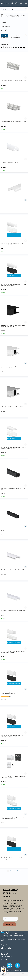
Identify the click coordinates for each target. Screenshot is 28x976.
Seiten (4, 30)
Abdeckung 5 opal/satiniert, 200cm (9, 162)
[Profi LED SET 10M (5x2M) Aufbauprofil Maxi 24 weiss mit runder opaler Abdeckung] (14, 229)
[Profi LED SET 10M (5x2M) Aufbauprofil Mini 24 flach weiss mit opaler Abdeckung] (14, 637)
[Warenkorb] (21, 3)
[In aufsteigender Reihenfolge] (26, 35)
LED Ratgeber (17, 970)
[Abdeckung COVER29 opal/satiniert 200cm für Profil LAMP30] (14, 188)
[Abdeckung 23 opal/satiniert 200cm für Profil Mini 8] (14, 596)
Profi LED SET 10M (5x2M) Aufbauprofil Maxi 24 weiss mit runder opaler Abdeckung (13, 244)
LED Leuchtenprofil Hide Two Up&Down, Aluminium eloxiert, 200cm (13, 407)
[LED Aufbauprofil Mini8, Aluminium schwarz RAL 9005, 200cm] (14, 514)
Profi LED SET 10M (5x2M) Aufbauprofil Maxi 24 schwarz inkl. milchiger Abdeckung (12, 736)
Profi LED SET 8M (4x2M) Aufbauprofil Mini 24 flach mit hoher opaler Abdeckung (13, 777)
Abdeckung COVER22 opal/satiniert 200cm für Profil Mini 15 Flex (13, 570)
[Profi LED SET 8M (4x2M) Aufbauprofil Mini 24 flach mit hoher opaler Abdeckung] (14, 762)
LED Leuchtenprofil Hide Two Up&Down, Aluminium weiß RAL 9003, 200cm (13, 366)
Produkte (4, 22)
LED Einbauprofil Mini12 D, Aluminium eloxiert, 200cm (13, 80)
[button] (19, 35)
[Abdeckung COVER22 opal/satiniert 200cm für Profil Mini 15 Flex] (14, 555)
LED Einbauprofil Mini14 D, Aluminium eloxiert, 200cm (13, 121)
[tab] (14, 22)
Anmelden (9, 924)
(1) (10, 696)
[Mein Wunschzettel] (16, 3)
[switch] (3, 974)
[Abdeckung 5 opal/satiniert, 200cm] (14, 147)
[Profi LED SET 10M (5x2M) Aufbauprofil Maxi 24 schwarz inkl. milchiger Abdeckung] (14, 721)
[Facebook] (2, 948)
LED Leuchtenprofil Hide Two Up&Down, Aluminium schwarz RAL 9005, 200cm (13, 326)
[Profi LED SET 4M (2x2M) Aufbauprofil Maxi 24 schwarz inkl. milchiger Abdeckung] (14, 843)
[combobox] (14, 9)
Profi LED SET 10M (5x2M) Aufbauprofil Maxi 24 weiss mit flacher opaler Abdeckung (13, 448)
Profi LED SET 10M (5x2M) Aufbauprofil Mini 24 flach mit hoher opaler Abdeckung (13, 818)
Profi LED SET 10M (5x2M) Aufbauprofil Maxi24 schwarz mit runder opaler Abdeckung (14, 285)
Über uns (9, 970)
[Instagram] (5, 948)
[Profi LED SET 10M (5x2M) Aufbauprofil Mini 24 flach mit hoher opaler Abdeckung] (14, 802)
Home (2, 14)
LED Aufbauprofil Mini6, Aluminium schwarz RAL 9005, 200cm (13, 489)
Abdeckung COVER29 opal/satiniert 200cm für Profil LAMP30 (13, 203)
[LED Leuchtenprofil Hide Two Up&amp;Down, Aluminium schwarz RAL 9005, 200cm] (14, 311)
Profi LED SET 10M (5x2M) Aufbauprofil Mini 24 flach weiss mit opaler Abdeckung (13, 652)
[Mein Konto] (12, 3)
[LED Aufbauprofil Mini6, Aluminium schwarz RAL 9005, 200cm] (14, 474)
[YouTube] (9, 948)
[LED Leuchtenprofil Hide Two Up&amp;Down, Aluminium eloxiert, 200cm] (14, 392)
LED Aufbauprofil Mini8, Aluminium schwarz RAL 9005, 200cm (13, 529)
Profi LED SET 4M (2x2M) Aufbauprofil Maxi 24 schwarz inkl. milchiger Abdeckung (13, 858)
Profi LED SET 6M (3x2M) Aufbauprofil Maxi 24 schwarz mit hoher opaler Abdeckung (14, 693)
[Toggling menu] (26, 3)
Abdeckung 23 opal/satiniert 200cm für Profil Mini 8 (13, 610)
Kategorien (5, 26)
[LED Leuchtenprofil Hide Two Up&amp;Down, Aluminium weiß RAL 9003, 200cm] (14, 351)
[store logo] (5, 3)
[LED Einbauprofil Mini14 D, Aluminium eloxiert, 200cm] (14, 107)
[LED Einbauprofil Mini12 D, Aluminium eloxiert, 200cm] (14, 66)
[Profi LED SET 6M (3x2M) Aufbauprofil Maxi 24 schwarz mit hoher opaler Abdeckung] (14, 677)
